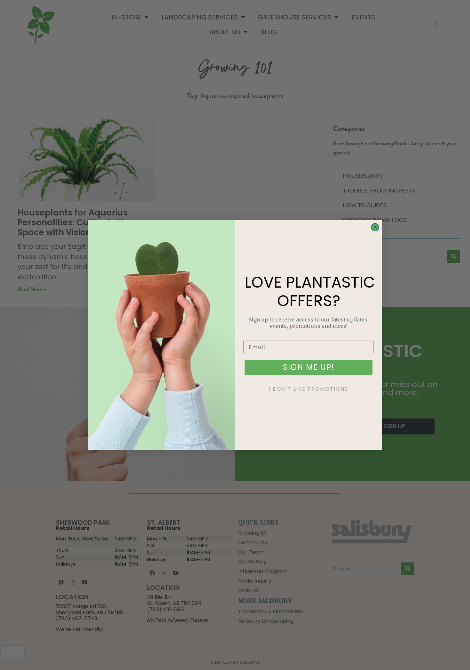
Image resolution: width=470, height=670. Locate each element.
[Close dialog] (375, 227)
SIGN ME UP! (308, 367)
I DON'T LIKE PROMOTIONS (308, 389)
